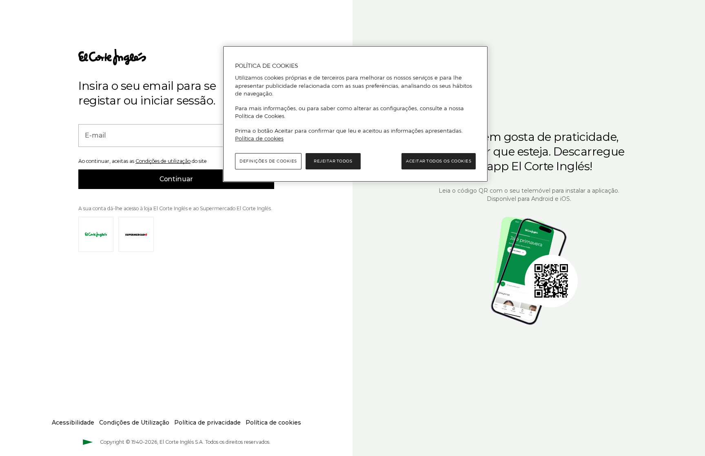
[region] (355, 114)
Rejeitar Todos (333, 161)
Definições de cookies (268, 161)
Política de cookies (259, 138)
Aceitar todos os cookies (438, 161)
